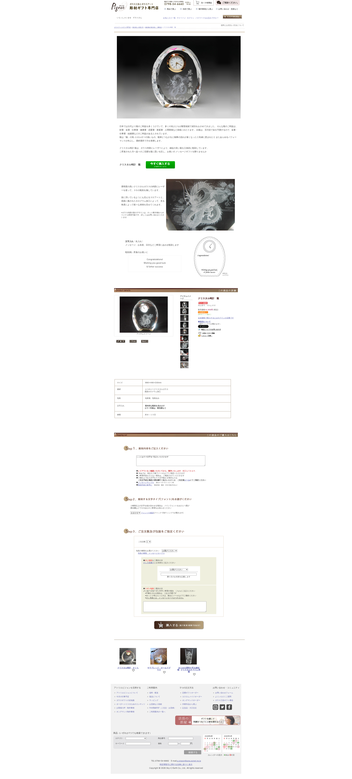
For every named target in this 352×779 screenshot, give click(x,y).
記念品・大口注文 (189, 708)
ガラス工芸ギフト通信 (224, 700)
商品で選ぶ (171, 9)
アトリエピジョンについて (127, 693)
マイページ (181, 18)
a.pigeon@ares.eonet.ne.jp (189, 761)
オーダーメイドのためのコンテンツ (130, 704)
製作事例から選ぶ (206, 9)
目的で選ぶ (187, 9)
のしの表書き (148, 563)
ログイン (190, 18)
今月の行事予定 (122, 696)
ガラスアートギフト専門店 (122, 27)
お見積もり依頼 (155, 704)
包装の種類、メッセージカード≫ (151, 553)
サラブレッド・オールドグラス (158, 669)
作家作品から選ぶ (189, 704)
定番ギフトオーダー (190, 693)
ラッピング (153, 700)
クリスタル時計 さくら (128, 668)
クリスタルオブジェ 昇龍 (188, 670)
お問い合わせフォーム (224, 693)
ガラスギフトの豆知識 (125, 700)
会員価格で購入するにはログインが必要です (216, 318)
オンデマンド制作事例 (125, 712)
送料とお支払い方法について (232, 25)
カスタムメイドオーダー (192, 696)
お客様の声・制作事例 (125, 708)
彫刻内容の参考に (145, 485)
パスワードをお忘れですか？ (207, 18)
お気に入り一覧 (169, 18)
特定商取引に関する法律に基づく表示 (176, 764)
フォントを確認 (147, 513)
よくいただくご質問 (223, 696)
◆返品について (204, 321)
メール (187, 480)
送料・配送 (153, 693)
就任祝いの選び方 (137, 27)
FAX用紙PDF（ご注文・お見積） (162, 708)
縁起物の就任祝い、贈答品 (153, 27)
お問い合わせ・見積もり (228, 9)
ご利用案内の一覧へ (157, 712)
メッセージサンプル (146, 482)
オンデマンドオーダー (191, 700)
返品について (154, 696)
